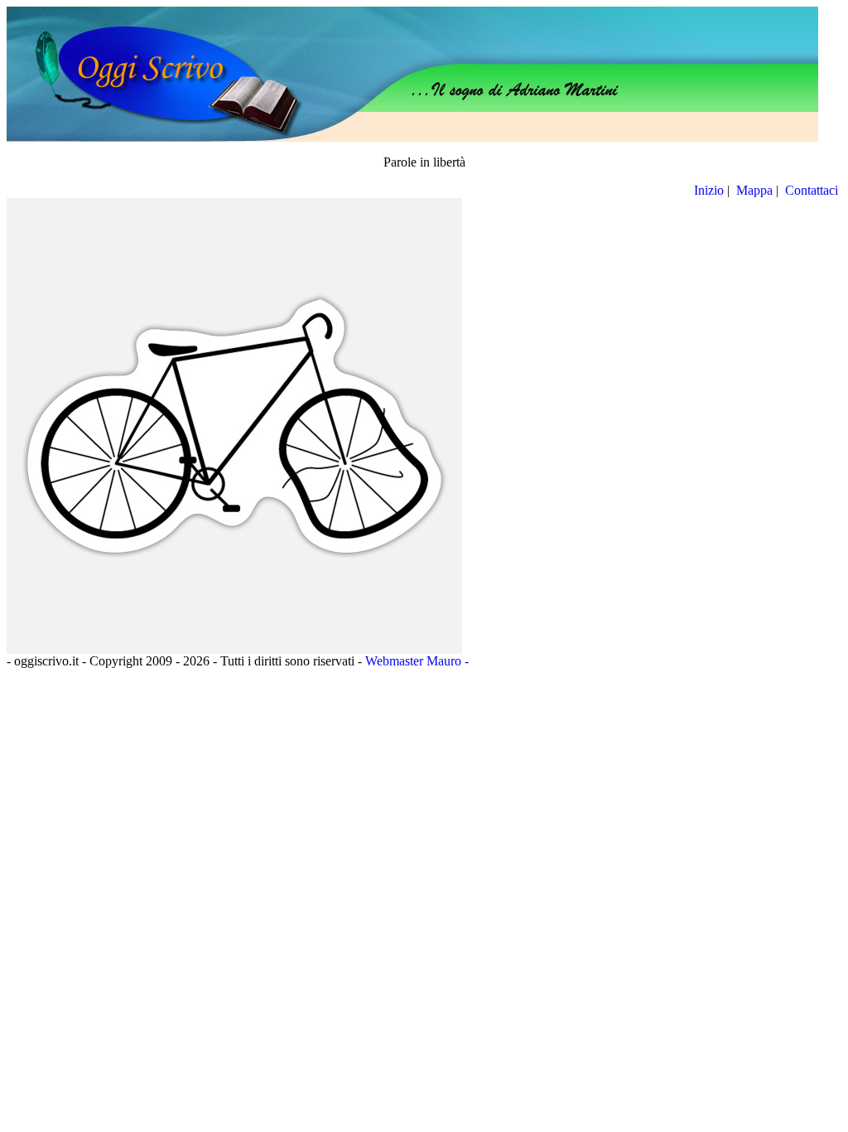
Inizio (709, 190)
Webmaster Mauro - (417, 661)
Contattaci (813, 190)
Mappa (754, 190)
